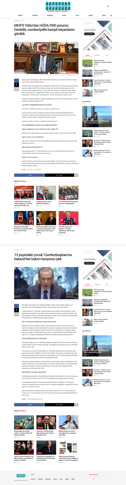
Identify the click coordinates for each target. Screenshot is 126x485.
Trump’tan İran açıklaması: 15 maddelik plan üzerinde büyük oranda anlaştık (45, 458)
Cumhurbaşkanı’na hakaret (35, 399)
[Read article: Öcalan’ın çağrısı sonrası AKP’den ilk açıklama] (46, 193)
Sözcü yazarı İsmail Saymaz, (31, 80)
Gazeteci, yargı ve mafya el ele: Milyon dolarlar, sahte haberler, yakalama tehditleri (24, 458)
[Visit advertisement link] (97, 35)
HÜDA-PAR (38, 169)
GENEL (17, 198)
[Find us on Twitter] (108, 6)
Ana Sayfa (16, 20)
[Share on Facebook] (16, 81)
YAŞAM (91, 15)
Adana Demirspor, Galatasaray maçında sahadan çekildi (103, 62)
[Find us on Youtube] (111, 6)
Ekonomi (40, 427)
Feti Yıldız (30, 169)
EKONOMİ (50, 15)
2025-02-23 (62, 205)
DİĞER (104, 15)
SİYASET (20, 15)
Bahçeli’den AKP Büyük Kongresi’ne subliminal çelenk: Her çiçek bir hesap (23, 228)
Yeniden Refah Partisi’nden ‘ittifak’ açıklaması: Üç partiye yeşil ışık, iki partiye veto (23, 203)
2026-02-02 (17, 207)
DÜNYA (64, 15)
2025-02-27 (39, 205)
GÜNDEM (35, 15)
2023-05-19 (17, 38)
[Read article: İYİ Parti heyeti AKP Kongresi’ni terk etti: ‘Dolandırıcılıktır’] (68, 193)
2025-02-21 (62, 235)
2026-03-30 (87, 125)
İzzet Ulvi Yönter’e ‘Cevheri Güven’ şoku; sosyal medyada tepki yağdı (103, 82)
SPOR (77, 15)
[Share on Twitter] (16, 85)
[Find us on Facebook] (104, 6)
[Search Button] (111, 15)
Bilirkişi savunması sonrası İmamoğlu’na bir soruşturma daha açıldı (102, 152)
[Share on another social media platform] (16, 89)
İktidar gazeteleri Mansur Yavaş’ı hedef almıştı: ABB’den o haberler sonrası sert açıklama (68, 458)
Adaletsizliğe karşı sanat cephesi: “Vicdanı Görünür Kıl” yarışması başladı (102, 132)
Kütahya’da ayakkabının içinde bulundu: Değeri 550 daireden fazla (102, 72)
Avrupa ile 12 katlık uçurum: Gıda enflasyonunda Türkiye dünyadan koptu (102, 142)
